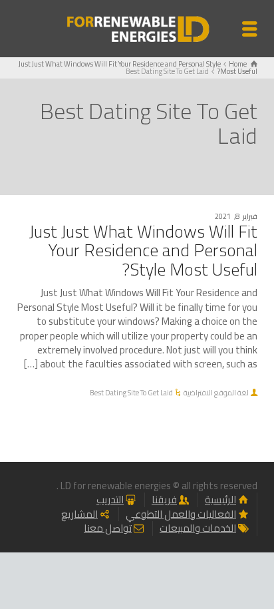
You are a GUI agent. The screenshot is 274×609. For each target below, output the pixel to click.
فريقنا (164, 499)
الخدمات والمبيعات (198, 528)
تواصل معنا (108, 528)
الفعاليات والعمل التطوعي (181, 514)
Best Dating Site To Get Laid (131, 392)
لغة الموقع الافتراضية (216, 392)
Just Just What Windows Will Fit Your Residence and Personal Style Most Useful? (143, 250)
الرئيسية (220, 499)
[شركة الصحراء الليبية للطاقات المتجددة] (137, 27)
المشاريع (79, 514)
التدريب (110, 499)
